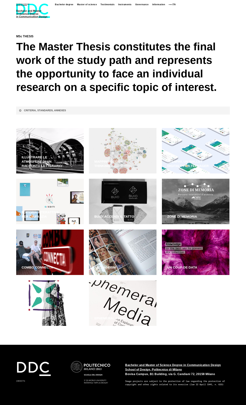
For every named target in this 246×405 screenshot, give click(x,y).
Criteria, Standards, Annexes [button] (45, 110)
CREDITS (20, 381)
